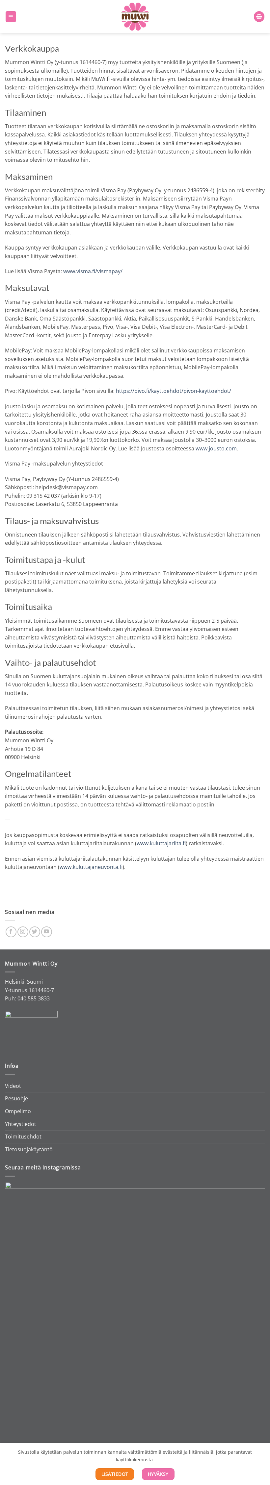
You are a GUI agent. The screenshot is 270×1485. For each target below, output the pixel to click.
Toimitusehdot (23, 1136)
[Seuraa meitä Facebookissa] (11, 931)
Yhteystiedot (20, 1124)
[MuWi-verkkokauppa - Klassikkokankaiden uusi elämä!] (135, 16)
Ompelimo (18, 1111)
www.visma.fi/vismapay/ (92, 271)
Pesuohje (16, 1098)
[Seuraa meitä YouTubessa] (46, 931)
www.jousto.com (216, 448)
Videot (13, 1086)
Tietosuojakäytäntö (29, 1149)
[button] (11, 16)
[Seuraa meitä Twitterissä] (34, 931)
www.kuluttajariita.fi (161, 843)
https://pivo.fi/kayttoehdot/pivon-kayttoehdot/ (173, 391)
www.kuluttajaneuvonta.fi (91, 867)
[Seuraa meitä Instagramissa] (22, 931)
